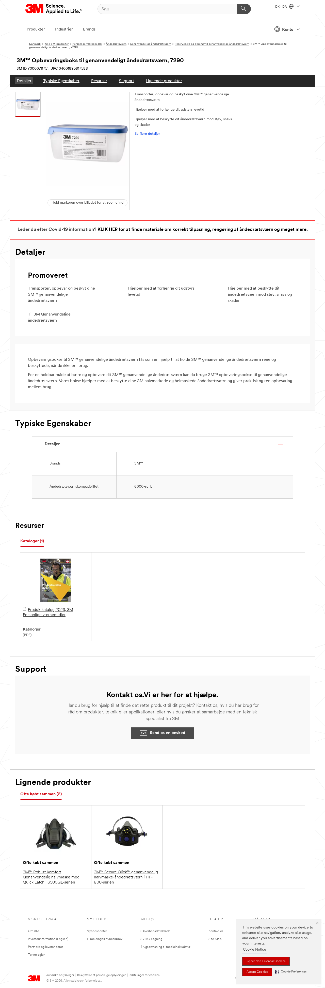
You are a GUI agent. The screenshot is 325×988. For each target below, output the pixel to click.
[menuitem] (24, 80)
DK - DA (281, 6)
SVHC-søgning (151, 939)
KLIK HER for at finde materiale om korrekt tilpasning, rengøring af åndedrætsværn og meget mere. (203, 230)
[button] (290, 972)
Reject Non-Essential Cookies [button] (266, 961)
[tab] (32, 541)
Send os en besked (167, 733)
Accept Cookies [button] (257, 972)
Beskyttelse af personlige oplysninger (101, 975)
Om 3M (33, 931)
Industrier (64, 29)
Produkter (36, 29)
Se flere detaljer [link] (147, 134)
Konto (287, 30)
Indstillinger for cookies (144, 975)
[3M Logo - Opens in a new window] (54, 9)
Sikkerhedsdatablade (155, 931)
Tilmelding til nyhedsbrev (104, 939)
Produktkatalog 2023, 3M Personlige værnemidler (48, 612)
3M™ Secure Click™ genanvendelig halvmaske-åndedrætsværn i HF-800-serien (126, 877)
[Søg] (244, 9)
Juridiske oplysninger (60, 975)
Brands (89, 29)
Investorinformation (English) (48, 939)
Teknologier (36, 954)
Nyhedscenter (97, 931)
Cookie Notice (254, 950)
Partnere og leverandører (45, 947)
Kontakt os (215, 931)
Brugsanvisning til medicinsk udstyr (165, 947)
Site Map (215, 939)
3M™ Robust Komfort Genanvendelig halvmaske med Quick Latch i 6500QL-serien (51, 877)
